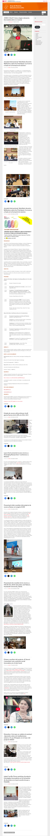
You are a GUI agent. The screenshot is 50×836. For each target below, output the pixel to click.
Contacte (30, 12)
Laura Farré (19, 462)
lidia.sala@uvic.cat (7, 389)
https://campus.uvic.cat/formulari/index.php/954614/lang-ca (14, 377)
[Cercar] (43, 14)
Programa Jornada (18, 669)
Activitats (37, 33)
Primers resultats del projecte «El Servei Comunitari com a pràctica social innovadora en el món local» (17, 661)
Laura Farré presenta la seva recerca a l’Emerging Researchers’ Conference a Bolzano (16, 454)
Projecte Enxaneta (39, 43)
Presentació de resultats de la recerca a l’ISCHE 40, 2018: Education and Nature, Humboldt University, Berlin (17, 584)
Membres (16, 12)
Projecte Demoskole (39, 42)
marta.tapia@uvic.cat (7, 391)
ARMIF (37, 34)
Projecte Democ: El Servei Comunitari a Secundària (15, 670)
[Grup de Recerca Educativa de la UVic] (25, 2)
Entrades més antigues (10, 832)
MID (36, 39)
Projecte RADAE (38, 44)
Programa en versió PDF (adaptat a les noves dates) (13, 401)
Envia (37, 27)
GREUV (11, 12)
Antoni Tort (9, 516)
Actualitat (6, 12)
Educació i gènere (39, 37)
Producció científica (23, 12)
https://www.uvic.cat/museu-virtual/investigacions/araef (13, 624)
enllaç (24, 693)
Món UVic (45, 1)
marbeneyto (10, 21)
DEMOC (37, 36)
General (37, 38)
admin (9, 67)
